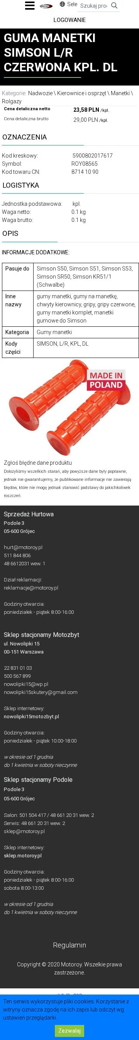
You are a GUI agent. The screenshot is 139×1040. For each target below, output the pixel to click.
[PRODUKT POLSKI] (106, 379)
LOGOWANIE (70, 20)
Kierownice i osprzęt (81, 93)
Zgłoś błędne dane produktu (38, 463)
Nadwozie (40, 93)
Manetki (120, 93)
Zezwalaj (69, 1031)
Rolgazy (12, 101)
